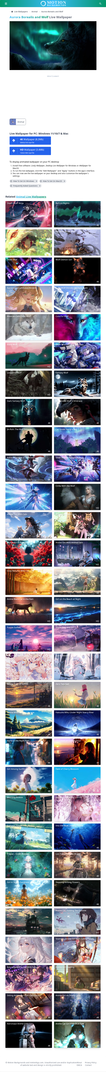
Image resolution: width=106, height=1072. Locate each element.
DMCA (79, 1064)
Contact (88, 1064)
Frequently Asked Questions (25, 186)
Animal (35, 11)
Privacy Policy (90, 1061)
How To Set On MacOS (52, 181)
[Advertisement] (53, 95)
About (79, 1061)
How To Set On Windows (23, 181)
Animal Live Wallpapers (31, 196)
